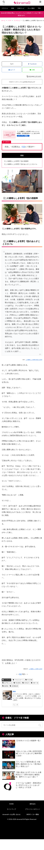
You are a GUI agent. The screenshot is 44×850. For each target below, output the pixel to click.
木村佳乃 (26, 683)
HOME (11, 804)
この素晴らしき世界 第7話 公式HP (34, 359)
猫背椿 (6, 686)
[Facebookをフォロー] (17, 704)
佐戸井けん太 (8, 683)
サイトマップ (11, 809)
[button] (40, 725)
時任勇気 (18, 683)
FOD (23, 147)
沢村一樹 (35, 683)
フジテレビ (7, 680)
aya (14, 691)
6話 (20, 674)
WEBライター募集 (32, 814)
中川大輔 (29, 680)
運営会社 (33, 804)
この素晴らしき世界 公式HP (35, 668)
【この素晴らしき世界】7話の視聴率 (16, 161)
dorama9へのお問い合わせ (11, 814)
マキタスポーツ (19, 680)
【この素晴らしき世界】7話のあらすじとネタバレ (20, 164)
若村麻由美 (15, 686)
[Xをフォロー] (14, 704)
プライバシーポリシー (32, 809)
